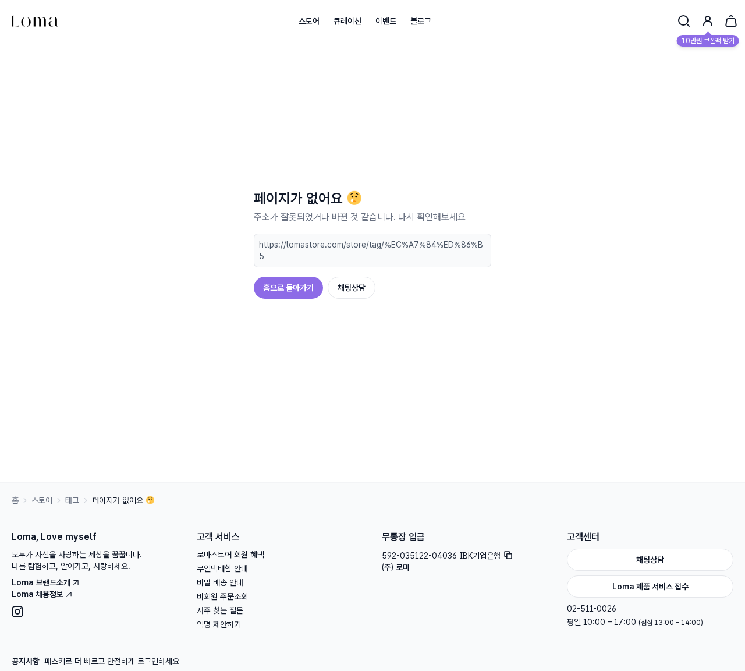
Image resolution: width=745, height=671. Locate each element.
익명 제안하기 (219, 624)
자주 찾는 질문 (220, 610)
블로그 (420, 21)
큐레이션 (347, 21)
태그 (72, 500)
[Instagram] (95, 612)
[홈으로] (35, 21)
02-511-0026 (591, 608)
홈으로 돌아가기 (288, 287)
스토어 (309, 21)
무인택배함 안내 (222, 568)
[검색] (684, 21)
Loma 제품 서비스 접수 (650, 586)
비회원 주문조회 (222, 596)
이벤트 (385, 21)
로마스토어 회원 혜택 (230, 554)
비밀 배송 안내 (220, 582)
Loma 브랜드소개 (41, 582)
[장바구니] (731, 21)
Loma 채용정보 (37, 594)
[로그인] (707, 21)
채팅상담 (352, 287)
